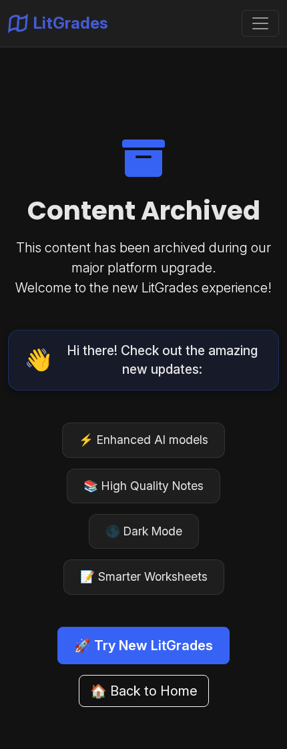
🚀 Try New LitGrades (143, 646)
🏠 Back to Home (144, 691)
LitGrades (70, 23)
